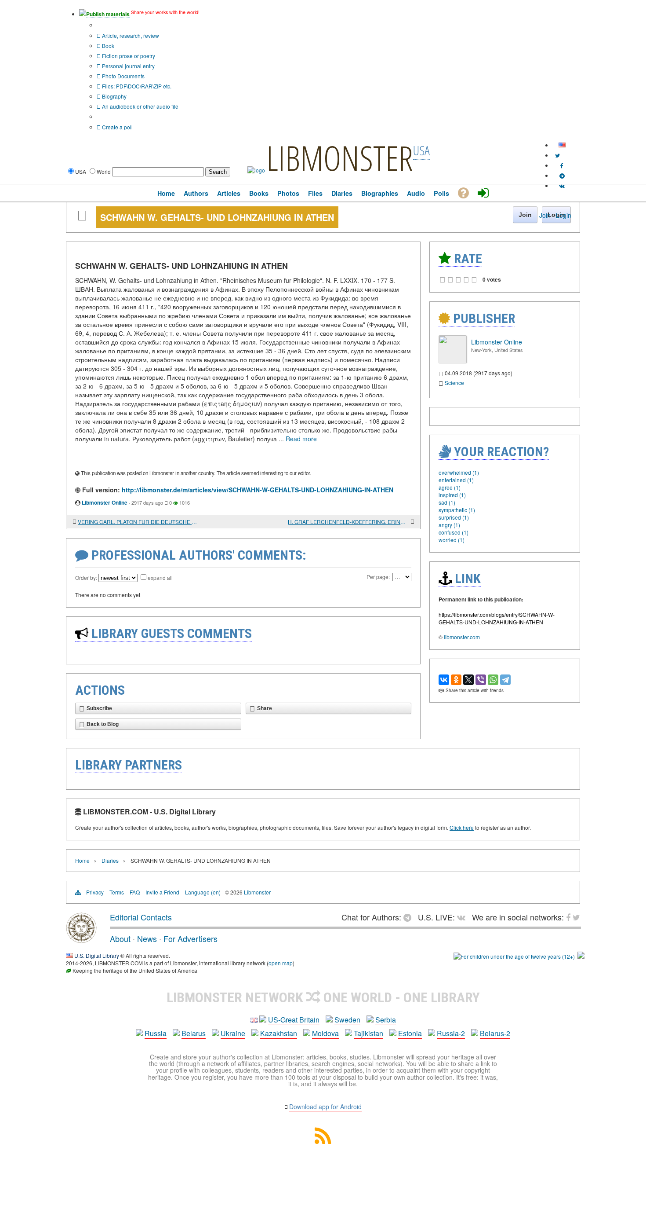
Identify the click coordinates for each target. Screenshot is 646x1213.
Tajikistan (368, 1033)
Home (82, 860)
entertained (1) (456, 480)
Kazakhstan (278, 1033)
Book (107, 45)
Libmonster (257, 892)
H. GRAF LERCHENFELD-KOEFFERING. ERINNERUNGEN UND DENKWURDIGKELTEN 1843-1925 (348, 521)
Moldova (325, 1033)
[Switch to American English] (562, 145)
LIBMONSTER (339, 157)
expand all (160, 577)
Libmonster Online (104, 502)
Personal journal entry (128, 66)
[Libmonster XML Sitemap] (323, 1141)
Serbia (385, 1020)
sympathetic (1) (457, 509)
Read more (301, 438)
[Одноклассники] (456, 679)
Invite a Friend (162, 892)
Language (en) (203, 892)
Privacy (95, 892)
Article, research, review (130, 35)
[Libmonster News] (557, 155)
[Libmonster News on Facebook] (561, 165)
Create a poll (117, 127)
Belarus (193, 1033)
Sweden (347, 1020)
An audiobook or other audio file (139, 106)
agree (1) (450, 487)
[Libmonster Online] (453, 361)
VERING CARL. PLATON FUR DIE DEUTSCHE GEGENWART (138, 521)
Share (264, 708)
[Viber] (480, 679)
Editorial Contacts (141, 917)
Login (563, 215)
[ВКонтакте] (444, 679)
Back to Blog (103, 724)
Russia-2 (451, 1033)
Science (454, 382)
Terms (116, 892)
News (147, 938)
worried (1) (452, 539)
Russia (156, 1033)
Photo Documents (123, 76)
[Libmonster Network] (514, 956)
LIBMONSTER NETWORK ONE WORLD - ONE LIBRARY (323, 997)
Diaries (110, 860)
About (120, 938)
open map (281, 963)
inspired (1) (452, 494)
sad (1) (447, 502)
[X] (468, 679)
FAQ (135, 892)
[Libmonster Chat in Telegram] (409, 917)
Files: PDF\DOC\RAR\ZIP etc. (136, 86)
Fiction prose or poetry (128, 55)
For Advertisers (190, 938)
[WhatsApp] (493, 679)
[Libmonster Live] (562, 185)
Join (545, 215)
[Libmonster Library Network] (580, 956)
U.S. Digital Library (96, 955)
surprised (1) (454, 517)
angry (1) (449, 524)
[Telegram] (505, 679)
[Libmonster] (81, 939)
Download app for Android (325, 1106)
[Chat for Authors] (562, 175)
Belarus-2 (495, 1033)
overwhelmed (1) (459, 472)
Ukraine (233, 1033)
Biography (114, 96)
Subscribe (99, 708)
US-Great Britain (293, 1020)
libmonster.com (462, 637)
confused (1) (453, 532)
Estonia (410, 1033)
